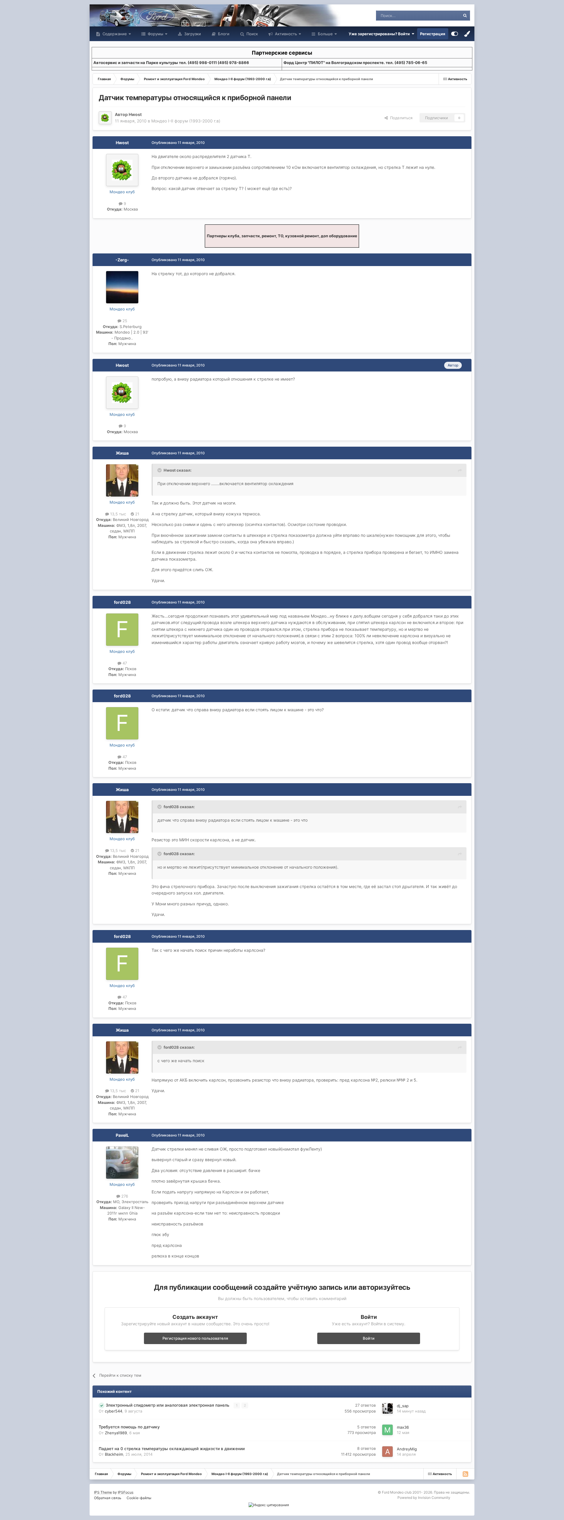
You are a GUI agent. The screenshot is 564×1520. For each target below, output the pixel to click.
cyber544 (113, 1411)
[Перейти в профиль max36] (387, 1430)
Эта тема (444, 15)
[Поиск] (465, 16)
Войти (369, 1338)
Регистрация (432, 33)
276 (124, 1196)
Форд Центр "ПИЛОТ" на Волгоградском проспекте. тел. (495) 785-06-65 (355, 62)
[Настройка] (454, 33)
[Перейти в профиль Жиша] (122, 480)
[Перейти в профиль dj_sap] (387, 1408)
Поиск (251, 33)
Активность (285, 33)
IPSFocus (125, 1492)
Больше (325, 33)
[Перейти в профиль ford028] (122, 629)
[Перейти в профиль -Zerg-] (122, 287)
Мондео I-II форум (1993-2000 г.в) (185, 120)
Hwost (135, 114)
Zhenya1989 (116, 1432)
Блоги (223, 33)
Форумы (155, 33)
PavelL (122, 1135)
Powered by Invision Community (423, 1497)
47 (124, 663)
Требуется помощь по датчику (129, 1427)
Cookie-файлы (139, 1498)
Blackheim (114, 1454)
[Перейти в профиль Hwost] (105, 117)
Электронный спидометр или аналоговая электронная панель (168, 1405)
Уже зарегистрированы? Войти (380, 33)
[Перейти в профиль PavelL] (122, 1162)
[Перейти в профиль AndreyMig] (387, 1451)
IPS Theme (103, 1492)
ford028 (122, 602)
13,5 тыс (117, 514)
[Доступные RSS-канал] (465, 1473)
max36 (403, 1427)
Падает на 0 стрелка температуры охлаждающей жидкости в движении (172, 1448)
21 (136, 514)
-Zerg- (122, 259)
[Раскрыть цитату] (160, 470)
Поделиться (400, 117)
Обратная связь (107, 1498)
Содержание (114, 33)
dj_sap (403, 1405)
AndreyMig (407, 1449)
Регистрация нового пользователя (195, 1338)
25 (124, 320)
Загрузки (192, 33)
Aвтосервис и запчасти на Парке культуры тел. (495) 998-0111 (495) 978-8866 (171, 62)
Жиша (122, 452)
